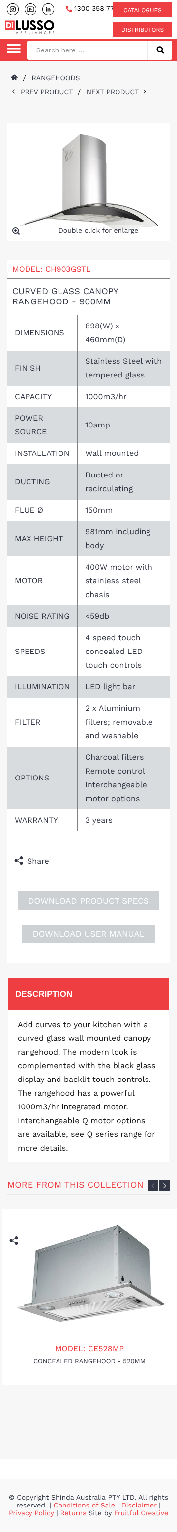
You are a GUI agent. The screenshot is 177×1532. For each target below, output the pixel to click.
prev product (49, 92)
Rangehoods (55, 78)
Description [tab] (43, 994)
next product (115, 92)
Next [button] (164, 1185)
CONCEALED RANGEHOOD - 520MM (89, 1361)
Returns (73, 1513)
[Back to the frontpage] (13, 78)
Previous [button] (153, 1185)
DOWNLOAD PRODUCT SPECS (88, 901)
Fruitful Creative (141, 1513)
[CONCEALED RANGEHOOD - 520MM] (89, 1273)
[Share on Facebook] (59, 861)
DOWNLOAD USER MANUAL (88, 934)
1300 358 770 (96, 9)
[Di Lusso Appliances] (29, 27)
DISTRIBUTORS (142, 29)
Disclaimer (139, 1505)
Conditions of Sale (84, 1505)
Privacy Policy (32, 1513)
